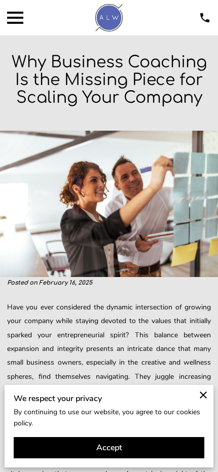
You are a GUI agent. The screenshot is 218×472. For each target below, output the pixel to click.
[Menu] (15, 18)
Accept (109, 447)
